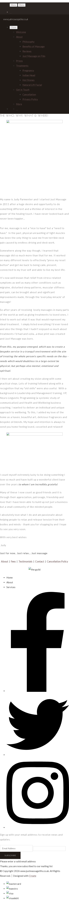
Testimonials (25, 561)
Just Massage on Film (33, 56)
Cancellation (29, 94)
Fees (13, 561)
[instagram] (37, 827)
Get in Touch (22, 89)
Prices (19, 60)
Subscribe (10, 855)
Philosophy (28, 41)
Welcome (21, 32)
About (19, 36)
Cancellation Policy (57, 561)
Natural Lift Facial (32, 84)
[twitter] (37, 754)
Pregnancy (28, 70)
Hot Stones (28, 80)
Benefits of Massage (33, 46)
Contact (39, 561)
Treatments (22, 65)
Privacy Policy (30, 99)
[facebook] (37, 690)
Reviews (26, 51)
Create (32, 875)
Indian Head (28, 75)
